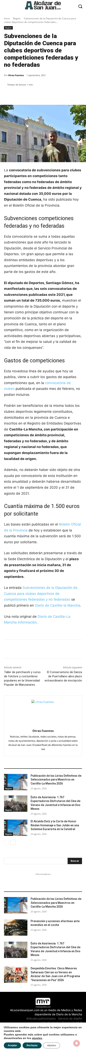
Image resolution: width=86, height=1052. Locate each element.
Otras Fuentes (16, 75)
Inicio (7, 18)
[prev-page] (6, 842)
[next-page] (12, 842)
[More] (73, 95)
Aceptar (12, 1045)
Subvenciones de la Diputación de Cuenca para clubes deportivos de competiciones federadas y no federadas (40, 593)
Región (17, 18)
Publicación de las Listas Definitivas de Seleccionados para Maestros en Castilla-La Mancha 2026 (56, 779)
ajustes (37, 1038)
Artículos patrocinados (41, 1018)
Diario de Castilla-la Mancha (57, 605)
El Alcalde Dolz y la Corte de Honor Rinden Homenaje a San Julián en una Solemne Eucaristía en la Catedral (55, 825)
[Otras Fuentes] (43, 711)
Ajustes (51, 1045)
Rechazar (32, 1045)
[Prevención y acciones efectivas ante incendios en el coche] (15, 927)
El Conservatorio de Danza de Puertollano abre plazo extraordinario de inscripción (63, 676)
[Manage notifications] (76, 1043)
